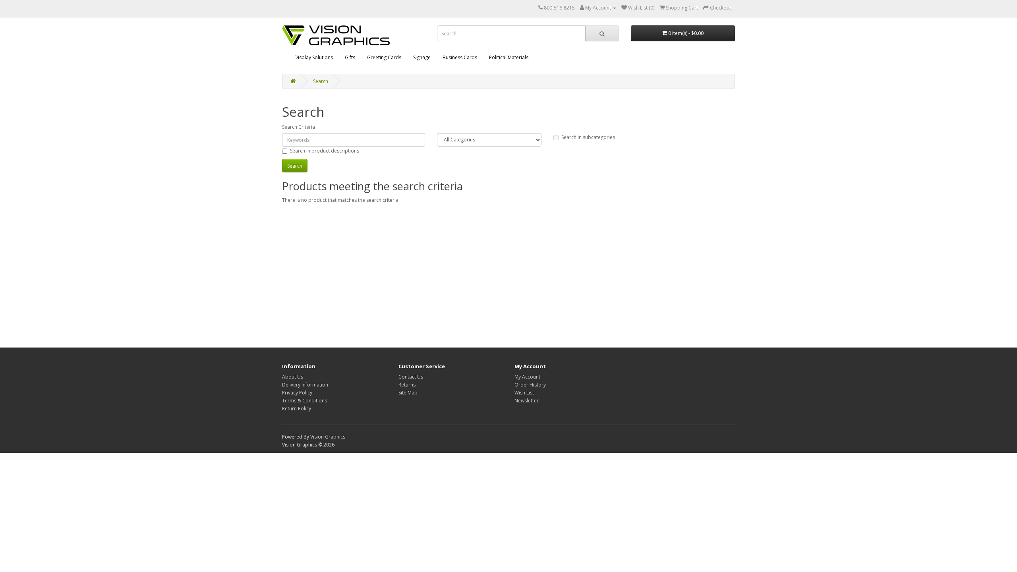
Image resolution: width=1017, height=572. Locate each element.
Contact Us (410, 376)
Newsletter (526, 400)
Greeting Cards (384, 57)
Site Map (408, 392)
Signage (422, 57)
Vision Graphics (327, 436)
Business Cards (460, 57)
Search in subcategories (588, 137)
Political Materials (508, 57)
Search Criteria (298, 127)
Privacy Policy (297, 392)
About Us (292, 376)
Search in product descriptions (324, 150)
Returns (407, 384)
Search (320, 81)
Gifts (350, 57)
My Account (527, 376)
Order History (530, 384)
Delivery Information (305, 384)
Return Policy (296, 408)
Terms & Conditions (304, 400)
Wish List (524, 392)
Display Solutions (313, 57)
